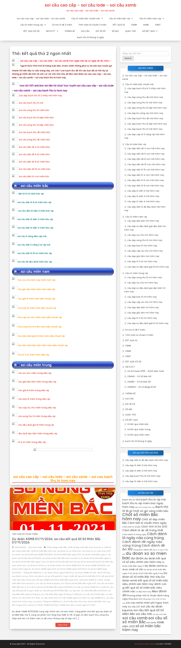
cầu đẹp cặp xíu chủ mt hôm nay (144, 302)
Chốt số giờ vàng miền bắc (151, 511)
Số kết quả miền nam (138, 434)
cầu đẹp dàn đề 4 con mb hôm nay (146, 148)
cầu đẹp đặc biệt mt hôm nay (143, 307)
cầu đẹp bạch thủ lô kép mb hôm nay (147, 123)
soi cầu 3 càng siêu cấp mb (32, 236)
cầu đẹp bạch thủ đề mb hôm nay (145, 118)
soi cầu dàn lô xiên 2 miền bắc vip (36, 210)
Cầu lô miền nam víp (150, 18)
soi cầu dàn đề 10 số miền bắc (34, 169)
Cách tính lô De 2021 (154, 526)
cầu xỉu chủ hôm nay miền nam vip (36, 280)
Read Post (63, 625)
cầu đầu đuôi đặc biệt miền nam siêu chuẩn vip (43, 345)
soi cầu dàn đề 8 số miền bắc (34, 161)
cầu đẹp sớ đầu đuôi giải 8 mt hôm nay (148, 323)
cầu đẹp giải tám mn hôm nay (143, 256)
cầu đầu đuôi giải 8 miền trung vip (36, 424)
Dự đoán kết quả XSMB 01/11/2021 (37, 554)
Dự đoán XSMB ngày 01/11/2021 (71, 569)
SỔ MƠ (115, 31)
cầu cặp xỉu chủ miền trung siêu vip (37, 407)
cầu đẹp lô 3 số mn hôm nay (142, 261)
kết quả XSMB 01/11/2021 (47, 580)
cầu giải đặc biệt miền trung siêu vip (37, 381)
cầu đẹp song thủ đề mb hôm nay (145, 97)
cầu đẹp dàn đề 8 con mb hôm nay (146, 159)
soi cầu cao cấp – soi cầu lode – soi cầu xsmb (90, 5)
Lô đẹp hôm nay (143, 591)
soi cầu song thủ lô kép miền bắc (36, 125)
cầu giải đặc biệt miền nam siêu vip (36, 289)
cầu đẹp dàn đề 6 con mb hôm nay (146, 153)
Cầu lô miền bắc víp (119, 18)
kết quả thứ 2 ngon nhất (62, 576)
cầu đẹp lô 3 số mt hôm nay (142, 318)
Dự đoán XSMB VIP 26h (85, 572)
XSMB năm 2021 (67, 605)
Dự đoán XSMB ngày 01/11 (44, 569)
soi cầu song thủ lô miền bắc (34, 110)
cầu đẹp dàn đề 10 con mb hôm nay (146, 164)
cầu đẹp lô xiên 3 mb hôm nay (143, 196)
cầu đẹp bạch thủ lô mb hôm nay (144, 129)
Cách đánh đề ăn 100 (143, 547)
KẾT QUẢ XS (119, 24)
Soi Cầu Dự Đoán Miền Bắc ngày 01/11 (78, 583)
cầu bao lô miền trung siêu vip (34, 399)
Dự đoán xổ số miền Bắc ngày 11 (95, 558)
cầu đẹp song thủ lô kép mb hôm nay (147, 107)
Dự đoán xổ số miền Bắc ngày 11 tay (28, 561)
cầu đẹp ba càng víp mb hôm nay (145, 113)
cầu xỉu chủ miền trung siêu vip (34, 373)
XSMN (146, 24)
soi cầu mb (74, 590)
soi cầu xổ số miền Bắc (93, 594)
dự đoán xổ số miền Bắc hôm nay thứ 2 (60, 558)
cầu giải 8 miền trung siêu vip (33, 390)
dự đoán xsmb (54, 565)
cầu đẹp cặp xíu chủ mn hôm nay (145, 250)
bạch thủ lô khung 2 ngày (90, 37)
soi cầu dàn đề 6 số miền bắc (34, 154)
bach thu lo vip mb (153, 499)
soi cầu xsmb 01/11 (49, 597)
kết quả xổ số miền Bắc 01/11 (87, 576)
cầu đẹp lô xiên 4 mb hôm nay (143, 201)
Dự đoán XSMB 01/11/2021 (94, 565)
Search (128, 58)
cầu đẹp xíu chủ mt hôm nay (142, 282)
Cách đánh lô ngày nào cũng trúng (144, 536)
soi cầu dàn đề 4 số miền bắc (34, 147)
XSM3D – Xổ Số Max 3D (139, 381)
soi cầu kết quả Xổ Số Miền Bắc (54, 590)
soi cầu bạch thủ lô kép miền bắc (36, 117)
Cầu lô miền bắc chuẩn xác (85, 18)
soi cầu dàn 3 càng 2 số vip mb (34, 244)
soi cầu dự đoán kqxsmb (48, 583)
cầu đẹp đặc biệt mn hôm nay (143, 220)
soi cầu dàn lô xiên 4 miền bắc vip (35, 227)
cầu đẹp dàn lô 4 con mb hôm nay (145, 175)
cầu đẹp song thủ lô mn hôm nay (144, 240)
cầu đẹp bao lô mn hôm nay (142, 245)
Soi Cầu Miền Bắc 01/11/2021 (94, 590)
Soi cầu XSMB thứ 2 (96, 597)
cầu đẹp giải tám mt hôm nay (143, 312)
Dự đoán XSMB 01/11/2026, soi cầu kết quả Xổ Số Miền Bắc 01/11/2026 (56, 540)
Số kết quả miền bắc (138, 424)
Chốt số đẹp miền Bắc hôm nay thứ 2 (85, 547)
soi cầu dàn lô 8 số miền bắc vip (34, 202)
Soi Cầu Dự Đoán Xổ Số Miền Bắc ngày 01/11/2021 (50, 587)
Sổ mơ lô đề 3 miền (62, 24)
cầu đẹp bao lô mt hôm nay (142, 296)
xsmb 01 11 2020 (35, 605)
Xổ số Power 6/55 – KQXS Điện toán (145, 371)
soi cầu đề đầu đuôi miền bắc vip (35, 261)
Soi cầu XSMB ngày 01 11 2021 (72, 597)
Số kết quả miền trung (138, 429)
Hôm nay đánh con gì (39, 576)
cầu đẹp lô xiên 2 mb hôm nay (143, 190)
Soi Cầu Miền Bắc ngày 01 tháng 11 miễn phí (62, 594)
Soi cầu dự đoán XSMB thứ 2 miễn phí (92, 587)
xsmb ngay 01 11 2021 (85, 605)
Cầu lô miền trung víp (31, 24)
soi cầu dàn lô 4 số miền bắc (34, 176)
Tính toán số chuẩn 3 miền (92, 24)
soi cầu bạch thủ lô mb (31, 102)
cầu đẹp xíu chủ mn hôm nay (142, 235)
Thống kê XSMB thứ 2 (53, 601)
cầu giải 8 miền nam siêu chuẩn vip (36, 298)
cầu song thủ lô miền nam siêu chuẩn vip (40, 326)
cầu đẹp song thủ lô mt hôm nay (144, 277)
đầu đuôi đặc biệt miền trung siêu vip (37, 433)
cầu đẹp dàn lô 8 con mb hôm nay (145, 185)
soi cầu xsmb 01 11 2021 (29, 597)
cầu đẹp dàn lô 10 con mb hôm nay (145, 169)
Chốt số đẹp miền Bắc (57, 547)
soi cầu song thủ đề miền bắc (34, 139)
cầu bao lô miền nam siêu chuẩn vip (37, 308)
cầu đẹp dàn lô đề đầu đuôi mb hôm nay (146, 460)
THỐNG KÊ (70, 31)
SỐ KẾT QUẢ (148, 31)
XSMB (134, 24)
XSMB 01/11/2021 (51, 605)
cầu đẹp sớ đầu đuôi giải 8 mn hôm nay (148, 266)
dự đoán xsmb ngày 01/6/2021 (59, 572)
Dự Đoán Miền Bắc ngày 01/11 (67, 554)
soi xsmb (37, 601)
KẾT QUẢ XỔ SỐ (31, 31)
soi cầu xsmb (135, 618)
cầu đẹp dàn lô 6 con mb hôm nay (145, 180)
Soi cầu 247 (134, 606)
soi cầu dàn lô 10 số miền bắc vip (35, 253)
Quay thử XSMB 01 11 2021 (91, 580)
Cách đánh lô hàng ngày (134, 534)
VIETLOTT (50, 31)
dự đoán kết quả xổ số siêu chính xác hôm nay (144, 560)
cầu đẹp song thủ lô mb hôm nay (144, 102)
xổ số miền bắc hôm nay (75, 601)
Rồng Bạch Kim (136, 599)
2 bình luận (36, 547)
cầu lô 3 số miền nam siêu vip (33, 354)
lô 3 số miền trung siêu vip (32, 442)
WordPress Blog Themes (145, 644)
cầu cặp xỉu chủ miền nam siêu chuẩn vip (40, 317)
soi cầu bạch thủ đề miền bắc (34, 132)
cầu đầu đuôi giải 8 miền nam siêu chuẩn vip (41, 336)
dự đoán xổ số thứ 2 (36, 565)
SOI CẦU (85, 31)
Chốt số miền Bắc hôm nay (43, 551)
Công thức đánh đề (142, 549)
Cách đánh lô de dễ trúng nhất (142, 530)
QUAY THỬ (130, 31)
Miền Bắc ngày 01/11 (69, 580)
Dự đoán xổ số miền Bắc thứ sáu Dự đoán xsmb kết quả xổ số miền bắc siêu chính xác (145, 578)
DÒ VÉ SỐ (100, 31)
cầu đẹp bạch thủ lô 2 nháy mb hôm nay (40, 95)
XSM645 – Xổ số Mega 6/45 (141, 387)
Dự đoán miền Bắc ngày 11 (94, 554)
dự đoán (16, 554)
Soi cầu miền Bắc (159, 614)
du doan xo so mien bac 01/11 (96, 551)
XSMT (158, 24)
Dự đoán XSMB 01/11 (72, 565)
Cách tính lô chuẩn (131, 526)
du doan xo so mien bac (69, 551)
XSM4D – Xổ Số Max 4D (139, 376)
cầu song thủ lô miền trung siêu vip (37, 416)
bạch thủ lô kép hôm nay (145, 507)
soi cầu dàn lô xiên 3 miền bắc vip (35, 219)
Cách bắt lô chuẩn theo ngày (147, 523)
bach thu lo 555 (131, 499)
